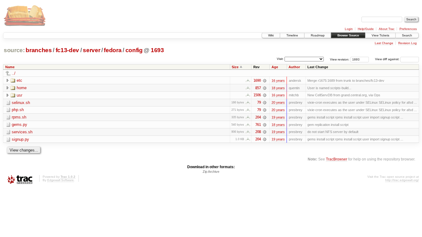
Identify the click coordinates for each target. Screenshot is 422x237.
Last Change (384, 43)
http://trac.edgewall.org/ (402, 180)
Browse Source (348, 35)
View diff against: (387, 59)
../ (13, 73)
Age (275, 67)
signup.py (20, 139)
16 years (278, 80)
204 (258, 117)
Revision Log (407, 43)
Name (10, 67)
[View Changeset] (264, 80)
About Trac (387, 29)
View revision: (339, 59)
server (91, 50)
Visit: (280, 58)
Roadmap (318, 35)
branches (39, 50)
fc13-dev (67, 50)
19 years (278, 117)
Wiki (271, 35)
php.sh (18, 109)
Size (235, 67)
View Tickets (380, 35)
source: (14, 50)
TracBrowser (336, 159)
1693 (157, 50)
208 (258, 132)
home (22, 87)
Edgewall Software (60, 180)
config (134, 50)
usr (19, 95)
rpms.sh (19, 117)
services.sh (22, 132)
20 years (278, 102)
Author (294, 67)
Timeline (292, 35)
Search (407, 35)
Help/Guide (366, 29)
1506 (257, 95)
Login (349, 29)
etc (19, 80)
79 (259, 102)
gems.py (19, 124)
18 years (278, 88)
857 (258, 88)
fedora (112, 50)
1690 (257, 80)
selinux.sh (21, 102)
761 (258, 125)
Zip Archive (211, 171)
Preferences (408, 29)
